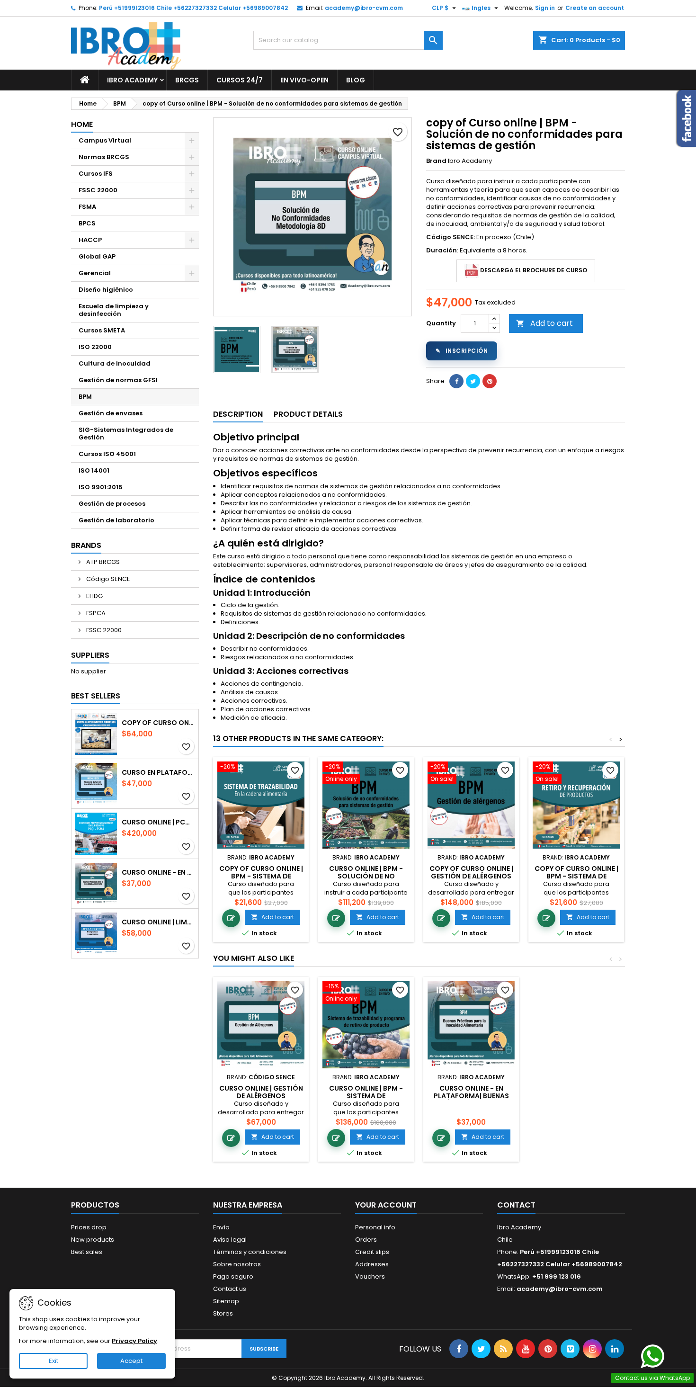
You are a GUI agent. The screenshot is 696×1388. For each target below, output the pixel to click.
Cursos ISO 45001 (107, 453)
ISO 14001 (94, 470)
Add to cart (544, 323)
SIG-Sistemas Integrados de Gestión (126, 433)
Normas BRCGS (104, 156)
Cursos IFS (96, 173)
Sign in (545, 8)
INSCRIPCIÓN (462, 351)
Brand (436, 161)
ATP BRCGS (102, 561)
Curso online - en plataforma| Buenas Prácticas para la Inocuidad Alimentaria (158, 872)
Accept (131, 1360)
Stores (223, 1313)
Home (82, 124)
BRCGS (187, 80)
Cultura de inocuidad (115, 363)
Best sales (86, 1251)
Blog (355, 80)
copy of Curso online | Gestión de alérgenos (471, 872)
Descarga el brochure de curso (533, 270)
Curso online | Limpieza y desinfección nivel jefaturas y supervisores (158, 922)
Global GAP (97, 256)
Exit (53, 1360)
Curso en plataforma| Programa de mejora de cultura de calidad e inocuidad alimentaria (158, 772)
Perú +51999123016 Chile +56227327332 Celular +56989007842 (193, 8)
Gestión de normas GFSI (118, 380)
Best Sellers (95, 695)
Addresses (372, 1264)
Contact (516, 1205)
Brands (86, 545)
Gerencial (95, 273)
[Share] (456, 381)
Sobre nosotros (237, 1264)
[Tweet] (473, 381)
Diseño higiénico (106, 289)
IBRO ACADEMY (132, 80)
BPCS (87, 223)
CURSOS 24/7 (239, 80)
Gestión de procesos (112, 503)
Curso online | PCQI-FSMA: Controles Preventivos (158, 822)
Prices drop (89, 1227)
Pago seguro (233, 1276)
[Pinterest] (489, 381)
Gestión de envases (111, 413)
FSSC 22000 (98, 190)
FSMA (87, 206)
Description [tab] (238, 414)
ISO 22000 (95, 346)
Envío (221, 1227)
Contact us (229, 1288)
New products (92, 1239)
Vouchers (370, 1276)
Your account (386, 1205)
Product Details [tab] (308, 414)
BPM (85, 396)
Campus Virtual (105, 140)
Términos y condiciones (249, 1251)
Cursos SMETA (102, 330)
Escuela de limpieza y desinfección (114, 310)
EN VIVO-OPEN (304, 80)
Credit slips (372, 1251)
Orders (366, 1239)
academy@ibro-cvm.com (364, 8)
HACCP (90, 239)
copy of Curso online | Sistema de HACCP (158, 722)
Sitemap (226, 1301)
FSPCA (95, 613)
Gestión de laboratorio (116, 520)
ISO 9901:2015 (101, 487)
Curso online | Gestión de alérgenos (261, 1092)
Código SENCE (107, 578)
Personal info (375, 1227)
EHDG (94, 595)
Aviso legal (230, 1239)
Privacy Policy (134, 1340)
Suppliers (90, 655)
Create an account (594, 8)
